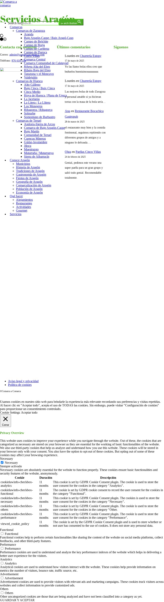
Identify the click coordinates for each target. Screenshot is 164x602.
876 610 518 (19, 60)
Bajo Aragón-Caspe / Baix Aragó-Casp (48, 38)
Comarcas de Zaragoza (30, 30)
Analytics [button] (6, 559)
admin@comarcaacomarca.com (27, 54)
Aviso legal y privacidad (23, 381)
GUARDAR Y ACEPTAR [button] (17, 600)
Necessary (11, 462)
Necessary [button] (6, 458)
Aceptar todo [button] (29, 412)
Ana (67, 111)
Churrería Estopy (90, 56)
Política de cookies (20, 384)
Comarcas (16, 27)
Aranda (28, 34)
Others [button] (4, 589)
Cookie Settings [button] (10, 412)
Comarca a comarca (21, 13)
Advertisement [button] (9, 574)
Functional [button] (6, 529)
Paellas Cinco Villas (88, 151)
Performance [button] (8, 544)
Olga (68, 151)
